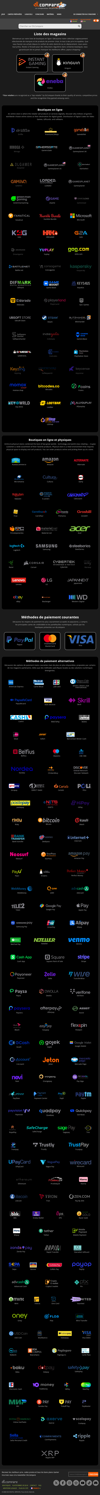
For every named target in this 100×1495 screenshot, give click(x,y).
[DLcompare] (10, 1481)
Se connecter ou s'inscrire (84, 14)
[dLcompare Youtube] (82, 1483)
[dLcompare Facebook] (62, 1483)
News (59, 14)
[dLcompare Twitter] (56, 1483)
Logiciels (28, 14)
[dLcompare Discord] (95, 1483)
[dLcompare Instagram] (69, 1483)
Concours (39, 14)
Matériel (50, 14)
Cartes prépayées (15, 14)
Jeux (3, 14)
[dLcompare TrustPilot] (75, 1483)
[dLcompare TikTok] (88, 1483)
